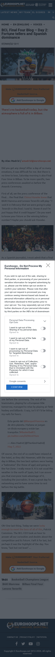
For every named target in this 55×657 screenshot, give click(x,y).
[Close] (49, 266)
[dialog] (27, 328)
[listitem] (27, 321)
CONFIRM (17, 387)
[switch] (43, 328)
